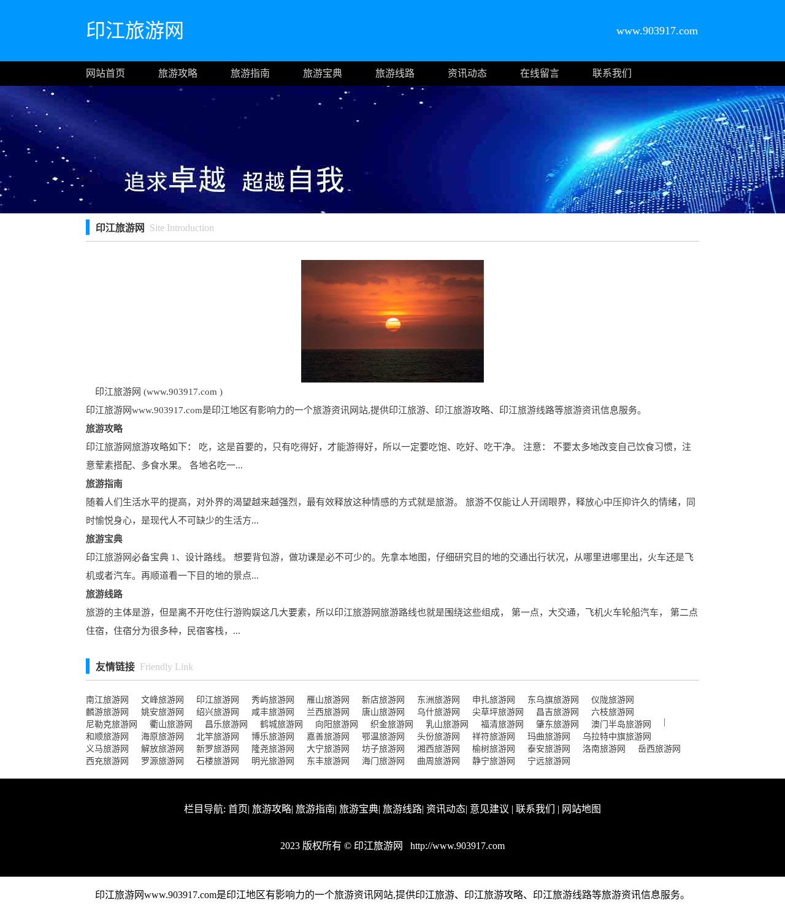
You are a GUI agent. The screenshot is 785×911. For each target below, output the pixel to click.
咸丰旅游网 (272, 712)
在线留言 (539, 73)
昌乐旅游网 (226, 724)
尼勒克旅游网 (111, 724)
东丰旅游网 (328, 761)
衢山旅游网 (171, 724)
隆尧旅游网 (272, 748)
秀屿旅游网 (272, 699)
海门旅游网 (383, 761)
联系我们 (612, 73)
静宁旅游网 (493, 761)
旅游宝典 (322, 73)
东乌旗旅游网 (553, 699)
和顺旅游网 (107, 736)
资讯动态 (467, 73)
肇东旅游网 (557, 724)
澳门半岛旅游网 (621, 724)
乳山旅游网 (447, 724)
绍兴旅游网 (217, 712)
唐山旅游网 (383, 712)
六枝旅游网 (612, 712)
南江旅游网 (107, 699)
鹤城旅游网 (281, 724)
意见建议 (489, 809)
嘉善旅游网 (328, 736)
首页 (238, 809)
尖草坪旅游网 (498, 712)
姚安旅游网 (162, 712)
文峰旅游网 (162, 699)
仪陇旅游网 (612, 699)
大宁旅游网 (328, 748)
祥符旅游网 (493, 736)
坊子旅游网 (383, 748)
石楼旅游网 (217, 761)
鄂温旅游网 (383, 736)
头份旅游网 (438, 736)
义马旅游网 (107, 748)
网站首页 (105, 73)
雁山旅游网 (328, 699)
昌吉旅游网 (557, 712)
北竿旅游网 (217, 736)
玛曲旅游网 (548, 736)
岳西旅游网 (659, 748)
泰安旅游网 (548, 748)
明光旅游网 (272, 761)
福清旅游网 (502, 724)
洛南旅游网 (604, 748)
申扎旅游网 (493, 699)
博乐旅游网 (272, 736)
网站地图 (581, 809)
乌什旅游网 (438, 712)
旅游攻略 (177, 73)
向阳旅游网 (336, 724)
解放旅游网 (162, 748)
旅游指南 (250, 73)
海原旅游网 (162, 736)
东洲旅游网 (438, 699)
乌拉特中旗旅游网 (617, 736)
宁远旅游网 (548, 761)
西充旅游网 (107, 761)
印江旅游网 (217, 699)
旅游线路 (395, 73)
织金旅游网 (391, 724)
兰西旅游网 (328, 712)
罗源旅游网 (162, 761)
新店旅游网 (383, 699)
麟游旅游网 (107, 712)
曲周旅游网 (438, 761)
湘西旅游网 (438, 748)
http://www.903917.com (456, 845)
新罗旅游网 (217, 748)
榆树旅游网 (493, 748)
